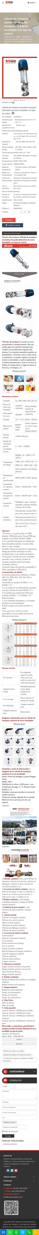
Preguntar (8, 220)
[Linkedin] (12, 1170)
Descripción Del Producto (12, 233)
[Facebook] (8, 1170)
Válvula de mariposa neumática (13, 1051)
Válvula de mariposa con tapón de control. (17, 1055)
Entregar (8, 1136)
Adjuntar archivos (9, 1122)
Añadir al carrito (14, 225)
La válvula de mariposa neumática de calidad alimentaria (18, 1060)
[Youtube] (16, 1170)
